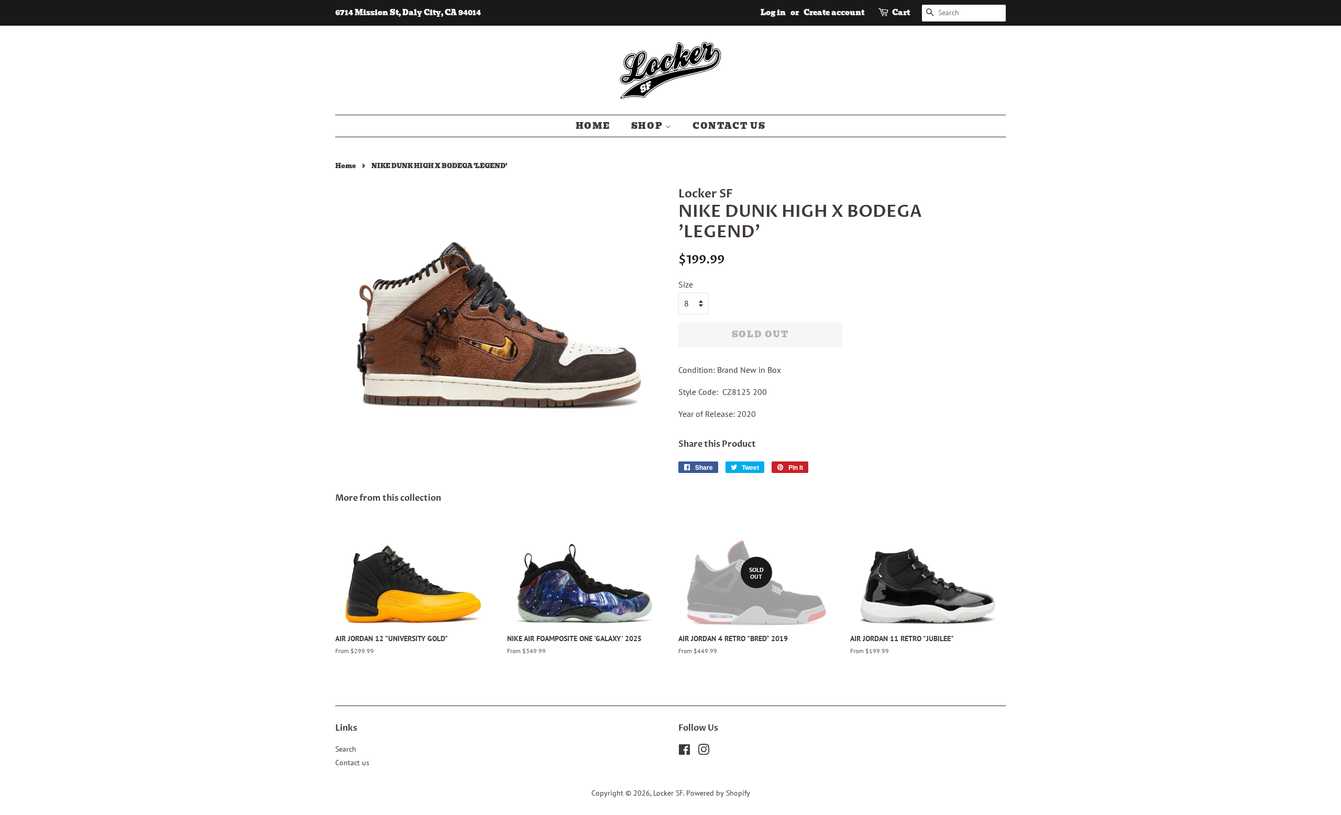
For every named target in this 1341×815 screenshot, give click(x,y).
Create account (834, 12)
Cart (901, 12)
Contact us (729, 126)
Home (593, 126)
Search (345, 749)
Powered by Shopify (718, 793)
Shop (648, 126)
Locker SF (668, 793)
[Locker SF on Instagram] (703, 751)
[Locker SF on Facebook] (684, 751)
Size (685, 284)
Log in (773, 12)
